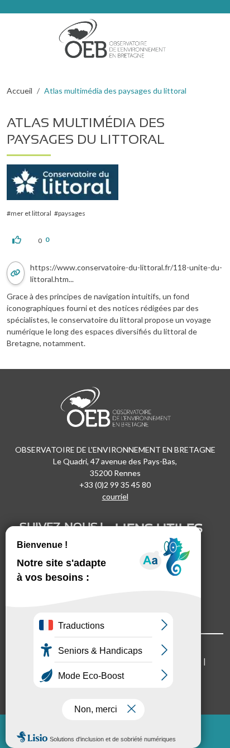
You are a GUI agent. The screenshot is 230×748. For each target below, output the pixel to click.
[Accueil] (116, 35)
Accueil (19, 90)
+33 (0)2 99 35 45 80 (115, 484)
